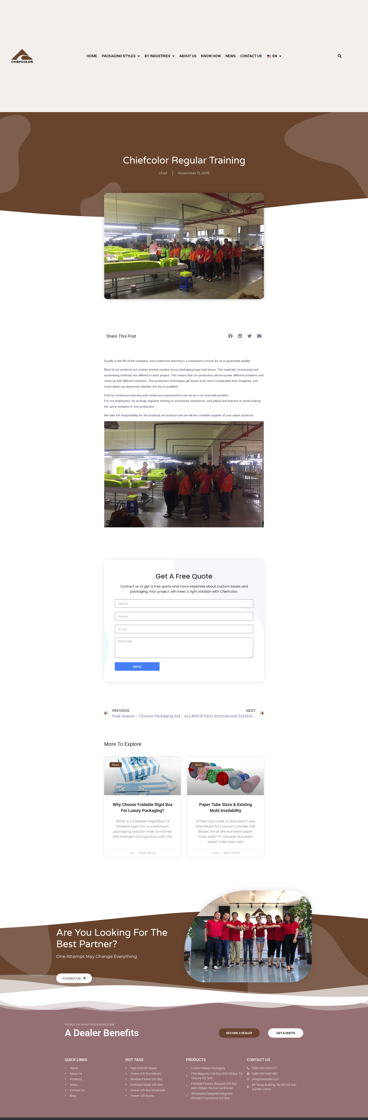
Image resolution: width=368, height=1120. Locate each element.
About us (187, 56)
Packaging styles (118, 56)
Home (92, 56)
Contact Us (251, 56)
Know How (211, 56)
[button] (339, 56)
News (231, 56)
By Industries (157, 56)
